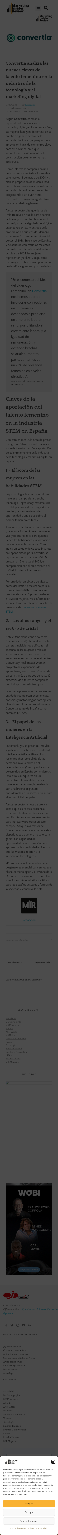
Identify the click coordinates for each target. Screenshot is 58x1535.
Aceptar (29, 1503)
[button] (53, 1461)
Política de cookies (18, 1528)
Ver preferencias (29, 1521)
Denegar (29, 1512)
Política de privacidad (37, 1528)
